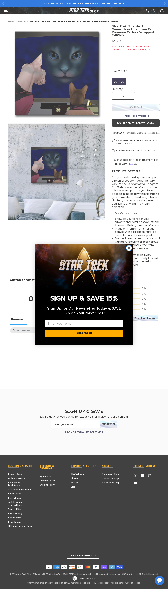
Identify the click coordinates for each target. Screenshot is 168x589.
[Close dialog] (129, 248)
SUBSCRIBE (84, 333)
